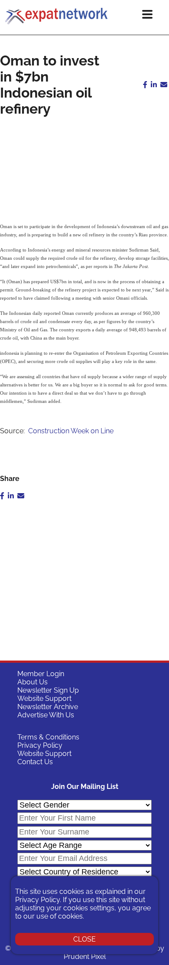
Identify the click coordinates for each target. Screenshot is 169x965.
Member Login (40, 674)
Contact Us (35, 762)
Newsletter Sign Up (48, 690)
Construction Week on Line (71, 431)
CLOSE (84, 939)
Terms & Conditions (48, 737)
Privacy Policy (39, 745)
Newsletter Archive (47, 707)
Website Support (44, 698)
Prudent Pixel (85, 956)
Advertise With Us (45, 715)
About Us (32, 682)
